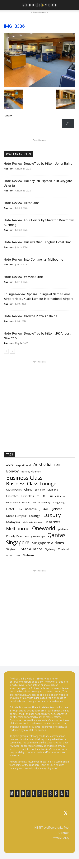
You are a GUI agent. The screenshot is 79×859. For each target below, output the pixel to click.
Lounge (34, 516)
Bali (57, 465)
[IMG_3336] (39, 85)
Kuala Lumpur (16, 516)
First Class (27, 496)
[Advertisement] (39, 403)
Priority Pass (14, 536)
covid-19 (40, 489)
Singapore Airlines (48, 543)
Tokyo (9, 555)
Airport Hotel (23, 465)
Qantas (56, 535)
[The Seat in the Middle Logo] (39, 793)
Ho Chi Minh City (41, 502)
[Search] (68, 123)
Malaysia (13, 522)
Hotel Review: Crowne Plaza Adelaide (30, 316)
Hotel (10, 509)
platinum (64, 529)
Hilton (42, 496)
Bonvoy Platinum (31, 471)
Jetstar (57, 509)
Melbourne (17, 529)
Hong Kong (58, 502)
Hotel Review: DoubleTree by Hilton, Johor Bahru (38, 163)
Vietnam (28, 555)
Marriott (52, 522)
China (28, 489)
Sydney (50, 549)
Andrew (8, 168)
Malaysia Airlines (33, 522)
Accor (9, 465)
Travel (18, 555)
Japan (44, 509)
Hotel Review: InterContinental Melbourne (33, 259)
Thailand (63, 549)
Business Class (24, 478)
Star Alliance (31, 549)
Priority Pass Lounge (35, 536)
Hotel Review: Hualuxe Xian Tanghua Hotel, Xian (38, 242)
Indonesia (31, 509)
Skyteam (12, 549)
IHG (19, 509)
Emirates (12, 496)
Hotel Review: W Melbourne (23, 277)
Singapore (17, 542)
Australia (42, 464)
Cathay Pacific (13, 489)
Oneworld (43, 528)
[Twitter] (65, 813)
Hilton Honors (57, 496)
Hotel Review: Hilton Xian (22, 203)
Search (8, 116)
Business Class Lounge (31, 484)
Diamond (53, 489)
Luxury (52, 515)
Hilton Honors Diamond (18, 502)
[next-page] (12, 351)
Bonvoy (12, 471)
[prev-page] (6, 351)
